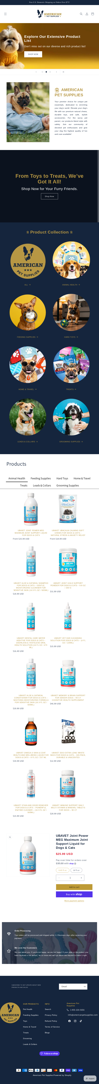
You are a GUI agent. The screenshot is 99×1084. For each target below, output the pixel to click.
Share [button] (61, 910)
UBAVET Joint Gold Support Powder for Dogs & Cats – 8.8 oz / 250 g (68, 585)
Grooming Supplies (69, 442)
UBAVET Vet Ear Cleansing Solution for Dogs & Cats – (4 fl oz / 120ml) (68, 640)
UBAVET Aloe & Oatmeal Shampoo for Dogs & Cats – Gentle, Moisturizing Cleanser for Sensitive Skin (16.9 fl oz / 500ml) (31, 586)
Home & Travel (26, 389)
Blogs (47, 1033)
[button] (5, 14)
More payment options (74, 901)
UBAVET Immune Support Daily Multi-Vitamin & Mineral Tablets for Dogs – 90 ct (68, 807)
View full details (82, 910)
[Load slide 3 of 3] (50, 72)
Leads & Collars (26, 442)
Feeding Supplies (26, 337)
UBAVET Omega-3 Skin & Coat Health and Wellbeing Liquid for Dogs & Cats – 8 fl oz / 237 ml (31, 755)
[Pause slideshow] (63, 72)
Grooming (27, 1038)
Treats (70, 389)
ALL (26, 285)
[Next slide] (56, 72)
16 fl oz (76, 870)
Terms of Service (52, 1027)
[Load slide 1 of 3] (42, 72)
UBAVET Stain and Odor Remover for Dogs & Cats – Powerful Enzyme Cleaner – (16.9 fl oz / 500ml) (31, 808)
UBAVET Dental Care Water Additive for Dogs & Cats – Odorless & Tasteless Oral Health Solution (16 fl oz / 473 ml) (31, 643)
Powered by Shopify (62, 1075)
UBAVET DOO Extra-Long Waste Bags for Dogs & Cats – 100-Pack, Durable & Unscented (68, 755)
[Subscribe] (84, 987)
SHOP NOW (20, 51)
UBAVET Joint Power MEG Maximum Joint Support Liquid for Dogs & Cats (31, 532)
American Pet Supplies (43, 1075)
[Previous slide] (36, 72)
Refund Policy (51, 1021)
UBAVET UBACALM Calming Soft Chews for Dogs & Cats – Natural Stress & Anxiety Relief (68, 532)
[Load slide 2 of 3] (46, 72)
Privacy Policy (51, 1015)
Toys (25, 1021)
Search (48, 1009)
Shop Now (49, 196)
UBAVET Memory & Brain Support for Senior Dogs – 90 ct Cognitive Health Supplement (68, 697)
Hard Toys (69, 337)
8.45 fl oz (63, 870)
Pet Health (27, 1009)
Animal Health (69, 285)
